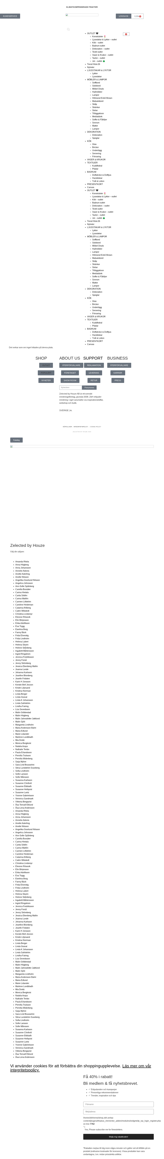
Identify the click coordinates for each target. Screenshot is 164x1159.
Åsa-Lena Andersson (24, 808)
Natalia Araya (21, 746)
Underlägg (97, 150)
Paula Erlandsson (23, 752)
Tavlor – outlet (98, 58)
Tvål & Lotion (98, 181)
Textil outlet (97, 52)
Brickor (95, 147)
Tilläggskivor (98, 113)
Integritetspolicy (81, 426)
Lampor (95, 95)
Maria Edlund (21, 731)
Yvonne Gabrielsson (24, 795)
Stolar (95, 110)
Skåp (94, 104)
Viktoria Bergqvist (23, 802)
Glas (94, 144)
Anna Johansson (23, 568)
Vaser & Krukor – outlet (102, 55)
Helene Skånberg (23, 648)
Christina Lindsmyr (23, 614)
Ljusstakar (97, 76)
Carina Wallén (21, 598)
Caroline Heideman (24, 605)
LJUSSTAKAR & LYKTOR (99, 70)
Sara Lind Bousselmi (24, 765)
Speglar (95, 138)
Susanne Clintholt (23, 783)
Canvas (90, 187)
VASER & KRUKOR (96, 160)
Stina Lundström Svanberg (27, 768)
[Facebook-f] (62, 419)
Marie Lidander (22, 734)
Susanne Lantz (22, 792)
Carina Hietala (22, 592)
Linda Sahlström (22, 703)
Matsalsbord (97, 101)
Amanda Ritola (22, 562)
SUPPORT (93, 358)
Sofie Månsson (22, 777)
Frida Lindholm (22, 638)
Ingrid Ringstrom (22, 654)
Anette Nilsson (22, 577)
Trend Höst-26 (93, 64)
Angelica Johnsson (24, 583)
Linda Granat (21, 697)
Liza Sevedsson (22, 709)
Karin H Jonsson (22, 682)
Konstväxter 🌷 (99, 36)
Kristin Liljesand (22, 688)
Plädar (95, 169)
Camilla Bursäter (23, 589)
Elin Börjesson (22, 620)
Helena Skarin (21, 645)
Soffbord (96, 83)
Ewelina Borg (21, 629)
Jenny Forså (21, 660)
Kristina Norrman (23, 691)
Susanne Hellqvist (23, 789)
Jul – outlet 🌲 (98, 61)
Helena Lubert (21, 642)
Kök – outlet (97, 43)
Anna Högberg (22, 565)
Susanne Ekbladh (23, 786)
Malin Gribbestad (23, 712)
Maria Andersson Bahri (25, 728)
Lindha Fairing (22, 706)
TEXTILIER (92, 163)
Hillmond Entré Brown (102, 98)
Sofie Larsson (21, 774)
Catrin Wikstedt (22, 611)
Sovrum (95, 123)
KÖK (89, 141)
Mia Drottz (20, 740)
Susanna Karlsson (23, 780)
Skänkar (96, 107)
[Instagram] (69, 419)
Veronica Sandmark (24, 799)
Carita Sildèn (21, 595)
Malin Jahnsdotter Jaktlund (27, 718)
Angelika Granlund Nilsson (27, 580)
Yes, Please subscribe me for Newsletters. (104, 1130)
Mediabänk (97, 116)
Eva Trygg (20, 626)
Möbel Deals (98, 89)
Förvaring (96, 156)
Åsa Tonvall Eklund (24, 805)
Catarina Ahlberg (23, 608)
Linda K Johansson (24, 700)
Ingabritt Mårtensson (24, 651)
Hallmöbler (97, 92)
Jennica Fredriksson (24, 657)
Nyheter (90, 67)
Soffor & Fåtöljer (99, 119)
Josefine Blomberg (23, 675)
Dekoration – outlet (100, 49)
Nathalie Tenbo (22, 749)
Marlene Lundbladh (24, 737)
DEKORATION (94, 132)
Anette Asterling (22, 574)
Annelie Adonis (22, 571)
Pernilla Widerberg (23, 758)
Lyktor (95, 73)
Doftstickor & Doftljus (101, 175)
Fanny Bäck (20, 632)
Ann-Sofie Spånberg (24, 586)
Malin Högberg (22, 715)
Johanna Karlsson (23, 672)
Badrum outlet (98, 46)
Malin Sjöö (20, 722)
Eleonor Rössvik (22, 617)
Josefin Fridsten (22, 678)
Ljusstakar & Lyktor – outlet (104, 39)
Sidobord (96, 86)
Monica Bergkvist (23, 743)
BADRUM (91, 172)
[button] (46, 365)
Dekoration (97, 135)
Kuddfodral (97, 166)
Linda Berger (21, 694)
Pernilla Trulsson (23, 755)
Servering (96, 153)
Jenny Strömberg (23, 663)
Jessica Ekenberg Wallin (26, 666)
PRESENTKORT (95, 184)
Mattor (95, 126)
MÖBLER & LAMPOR (97, 79)
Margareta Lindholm (24, 725)
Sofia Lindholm (22, 771)
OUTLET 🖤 (92, 33)
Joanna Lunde (21, 669)
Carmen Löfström (23, 602)
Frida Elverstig (22, 635)
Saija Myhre (20, 762)
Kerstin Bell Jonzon (24, 685)
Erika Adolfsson (22, 623)
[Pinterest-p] (76, 419)
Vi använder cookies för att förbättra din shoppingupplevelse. (80, 1068)
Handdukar (97, 178)
